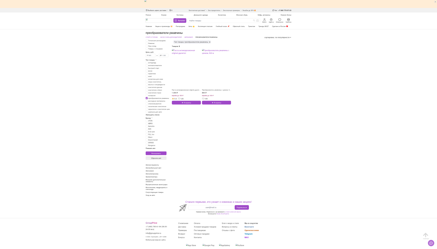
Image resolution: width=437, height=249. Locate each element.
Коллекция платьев (205, 26)
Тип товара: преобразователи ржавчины (191, 42)
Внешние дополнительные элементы (156, 180)
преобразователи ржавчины (158, 98)
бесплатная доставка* (197, 10)
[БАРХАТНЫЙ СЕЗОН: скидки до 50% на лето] (218, 4)
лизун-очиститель (154, 82)
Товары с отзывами (155, 49)
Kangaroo (151, 145)
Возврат (181, 233)
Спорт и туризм (152, 37)
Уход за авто (150, 195)
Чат (276, 10)
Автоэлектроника (152, 174)
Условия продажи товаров (205, 226)
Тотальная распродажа (157, 40)
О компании (183, 223)
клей (150, 76)
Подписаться (242, 207)
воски (150, 71)
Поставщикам (200, 230)
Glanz (150, 137)
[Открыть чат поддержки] (431, 243)
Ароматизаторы (151, 176)
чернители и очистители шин (159, 109)
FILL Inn (151, 134)
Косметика (222, 15)
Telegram (249, 233)
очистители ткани (154, 93)
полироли (151, 95)
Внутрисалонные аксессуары (156, 184)
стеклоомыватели (154, 103)
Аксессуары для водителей (171, 37)
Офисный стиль (239, 26)
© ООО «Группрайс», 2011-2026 (156, 237)
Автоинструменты (152, 165)
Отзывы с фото (228, 230)
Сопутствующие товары (154, 192)
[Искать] (254, 20)
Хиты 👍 (191, 26)
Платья (148, 15)
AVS (149, 129)
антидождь (152, 62)
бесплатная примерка (231, 10)
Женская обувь (242, 15)
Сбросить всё (156, 158)
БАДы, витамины (264, 15)
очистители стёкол (155, 90)
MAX (247, 237)
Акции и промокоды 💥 (163, 26)
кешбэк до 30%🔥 (249, 10)
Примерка (182, 230)
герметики (152, 73)
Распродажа (180, 26)
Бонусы (181, 237)
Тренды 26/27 (263, 26)
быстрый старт (153, 68)
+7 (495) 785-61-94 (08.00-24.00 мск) (156, 228)
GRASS (151, 142)
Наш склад (152, 46)
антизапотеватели (155, 65)
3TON (150, 121)
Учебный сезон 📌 (222, 26)
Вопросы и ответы (229, 226)
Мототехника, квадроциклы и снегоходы (156, 188)
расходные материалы (156, 101)
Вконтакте (249, 226)
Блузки (163, 15)
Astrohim (151, 126)
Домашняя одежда (201, 15)
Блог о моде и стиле (230, 223)
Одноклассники (252, 230)
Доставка (182, 226)
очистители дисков (155, 87)
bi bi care (151, 131)
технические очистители (157, 106)
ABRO (150, 123)
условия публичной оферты (233, 212)
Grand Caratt (153, 140)
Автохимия (188, 37)
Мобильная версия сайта (155, 240)
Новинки (149, 26)
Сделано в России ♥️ (280, 26)
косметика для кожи (155, 79)
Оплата (197, 223)
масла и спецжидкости (156, 84)
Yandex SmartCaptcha (223, 214)
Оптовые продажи (201, 233)
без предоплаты (214, 10)
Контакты (198, 237)
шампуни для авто (155, 112)
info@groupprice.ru (153, 233)
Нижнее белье (286, 15)
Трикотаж (251, 26)
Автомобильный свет (153, 168)
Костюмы (180, 15)
